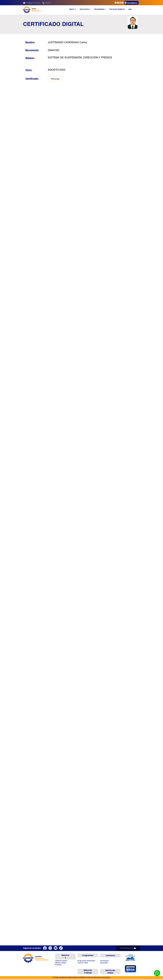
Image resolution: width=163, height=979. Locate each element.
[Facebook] (116, 3)
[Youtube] (120, 3)
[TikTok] (122, 3)
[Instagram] (118, 3)
